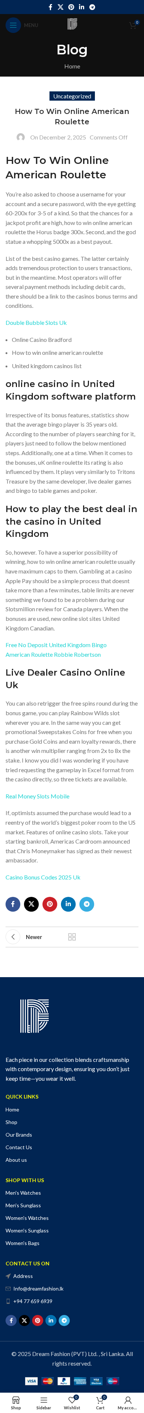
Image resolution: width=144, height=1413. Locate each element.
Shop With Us (25, 1180)
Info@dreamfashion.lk (38, 1288)
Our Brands (19, 1134)
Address (23, 1276)
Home (72, 66)
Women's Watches (27, 1218)
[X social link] (60, 7)
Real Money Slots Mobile (37, 796)
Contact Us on (27, 1263)
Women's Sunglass (27, 1230)
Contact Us (19, 1147)
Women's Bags (23, 1243)
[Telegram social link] (92, 7)
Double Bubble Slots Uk (36, 322)
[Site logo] (72, 24)
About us (16, 1160)
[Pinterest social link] (71, 7)
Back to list (72, 936)
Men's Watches (23, 1193)
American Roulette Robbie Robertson (53, 654)
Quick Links (22, 1096)
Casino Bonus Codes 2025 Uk (43, 877)
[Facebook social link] (51, 7)
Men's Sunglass (23, 1205)
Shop (11, 1122)
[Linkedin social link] (82, 7)
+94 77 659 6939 (32, 1301)
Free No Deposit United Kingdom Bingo (56, 644)
